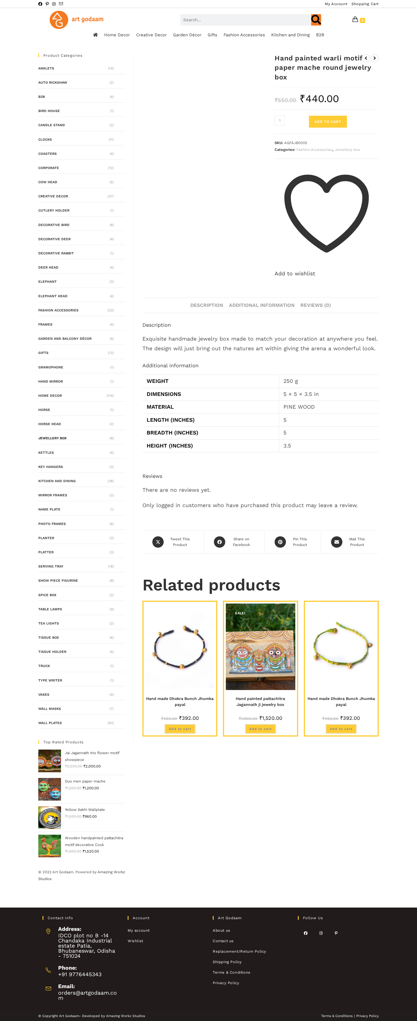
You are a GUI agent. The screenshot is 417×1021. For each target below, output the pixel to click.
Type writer (50, 680)
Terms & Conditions (231, 972)
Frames (45, 324)
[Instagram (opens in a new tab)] (53, 4)
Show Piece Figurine (58, 581)
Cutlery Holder (54, 210)
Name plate (49, 509)
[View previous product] (366, 58)
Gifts (212, 34)
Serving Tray (51, 566)
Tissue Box (48, 638)
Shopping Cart (365, 4)
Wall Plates (50, 723)
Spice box (47, 595)
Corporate (48, 168)
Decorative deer (54, 239)
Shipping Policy (227, 962)
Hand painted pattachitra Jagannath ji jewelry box (260, 701)
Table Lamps (50, 609)
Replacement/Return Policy (239, 951)
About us (221, 930)
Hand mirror (50, 381)
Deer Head (48, 267)
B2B (320, 34)
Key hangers (50, 467)
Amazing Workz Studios (125, 1016)
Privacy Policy (226, 983)
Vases (43, 695)
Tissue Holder (52, 652)
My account (139, 930)
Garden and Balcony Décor (65, 339)
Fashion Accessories (244, 34)
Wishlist (135, 941)
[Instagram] (321, 933)
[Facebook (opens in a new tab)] (41, 4)
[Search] (316, 20)
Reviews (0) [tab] (315, 305)
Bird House (49, 111)
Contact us (223, 941)
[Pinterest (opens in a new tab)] (47, 4)
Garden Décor (187, 34)
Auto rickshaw (52, 83)
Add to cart (328, 122)
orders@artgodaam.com (87, 995)
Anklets (46, 68)
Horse (44, 410)
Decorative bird (54, 225)
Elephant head (53, 296)
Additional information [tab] (262, 305)
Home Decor (117, 34)
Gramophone (50, 367)
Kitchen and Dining (290, 34)
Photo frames (52, 524)
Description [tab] (206, 305)
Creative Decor (151, 34)
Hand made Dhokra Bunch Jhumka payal (180, 701)
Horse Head (49, 424)
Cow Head (47, 182)
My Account (336, 4)
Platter (46, 552)
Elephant (47, 282)
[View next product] (375, 58)
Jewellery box (347, 149)
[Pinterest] (336, 933)
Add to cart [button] (180, 729)
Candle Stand (51, 125)
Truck (44, 666)
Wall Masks (49, 709)
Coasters (47, 154)
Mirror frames (52, 495)
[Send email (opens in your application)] (61, 4)
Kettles (46, 453)
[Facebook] (305, 933)
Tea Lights (48, 623)
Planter (46, 538)
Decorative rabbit (56, 253)
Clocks (45, 140)
